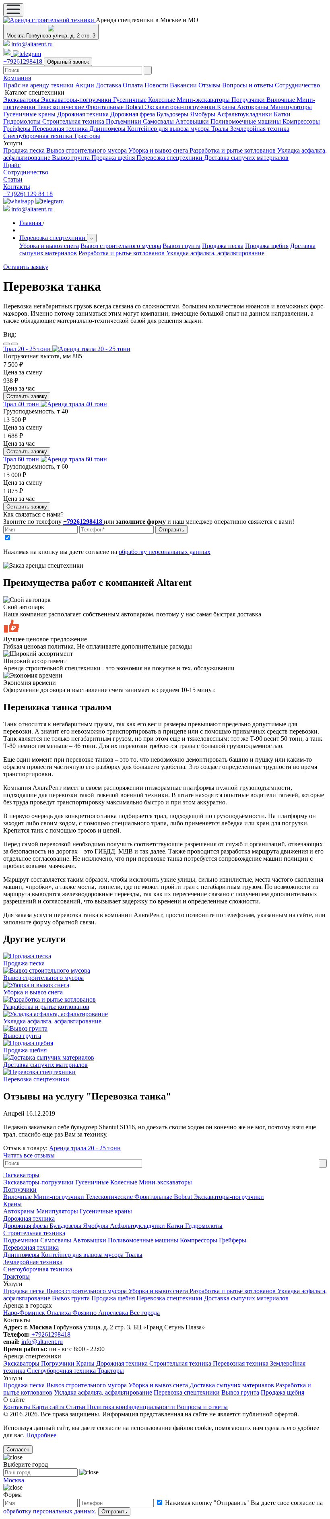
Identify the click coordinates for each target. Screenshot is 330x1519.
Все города (145, 1312)
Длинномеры (108, 128)
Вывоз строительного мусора (87, 150)
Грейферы (17, 128)
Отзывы (210, 85)
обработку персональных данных (164, 551)
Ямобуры (203, 114)
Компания (17, 77)
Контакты (16, 186)
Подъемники (124, 121)
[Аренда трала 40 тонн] (74, 404)
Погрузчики (248, 99)
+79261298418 (23, 61)
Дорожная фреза (133, 114)
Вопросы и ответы (248, 85)
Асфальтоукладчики (245, 114)
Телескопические (61, 106)
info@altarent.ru (32, 44)
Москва (13, 1480)
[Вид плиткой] (14, 344)
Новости (157, 85)
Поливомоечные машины (246, 121)
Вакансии (184, 85)
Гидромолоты (22, 121)
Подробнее (41, 1435)
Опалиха (59, 1312)
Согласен (17, 1450)
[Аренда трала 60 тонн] (74, 459)
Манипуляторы (291, 106)
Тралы (220, 128)
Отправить (171, 530)
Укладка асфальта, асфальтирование (215, 253)
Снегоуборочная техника (38, 135)
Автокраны (253, 106)
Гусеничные (130, 99)
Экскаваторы (22, 99)
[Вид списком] (6, 344)
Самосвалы (159, 121)
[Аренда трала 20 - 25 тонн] (91, 348)
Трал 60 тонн (22, 459)
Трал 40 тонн (22, 404)
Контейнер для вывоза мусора (169, 128)
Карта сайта (49, 1406)
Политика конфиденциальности (132, 1406)
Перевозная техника (60, 128)
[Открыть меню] (13, 10)
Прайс (12, 164)
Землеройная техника (259, 128)
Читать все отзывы (29, 1155)
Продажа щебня (113, 157)
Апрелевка (114, 1312)
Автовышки (192, 121)
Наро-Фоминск (25, 1312)
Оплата (133, 85)
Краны (227, 106)
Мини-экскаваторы (204, 99)
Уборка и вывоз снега (159, 150)
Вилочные (281, 99)
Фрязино (85, 1312)
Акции (85, 85)
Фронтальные (105, 106)
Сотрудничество (297, 85)
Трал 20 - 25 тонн (27, 348)
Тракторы (87, 135)
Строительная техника (74, 121)
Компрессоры (301, 121)
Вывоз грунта (71, 157)
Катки (282, 114)
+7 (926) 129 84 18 (28, 193)
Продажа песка (24, 150)
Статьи (13, 179)
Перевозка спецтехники (170, 157)
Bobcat (135, 106)
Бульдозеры (173, 114)
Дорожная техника (83, 114)
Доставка (109, 85)
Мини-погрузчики (59, 1196)
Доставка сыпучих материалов (246, 157)
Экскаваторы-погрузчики (77, 99)
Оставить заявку (26, 396)
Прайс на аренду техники (39, 85)
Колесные (162, 99)
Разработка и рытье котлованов (233, 150)
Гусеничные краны (30, 114)
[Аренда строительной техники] (49, 20)
